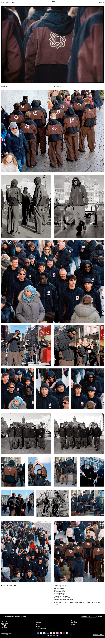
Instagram (74, 621)
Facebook (74, 622)
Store (37, 624)
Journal (38, 621)
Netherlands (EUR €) (97, 634)
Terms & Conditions (41, 628)
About (38, 626)
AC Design (8, 634)
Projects (38, 622)
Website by (3, 634)
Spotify (73, 624)
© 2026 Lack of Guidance (6, 633)
